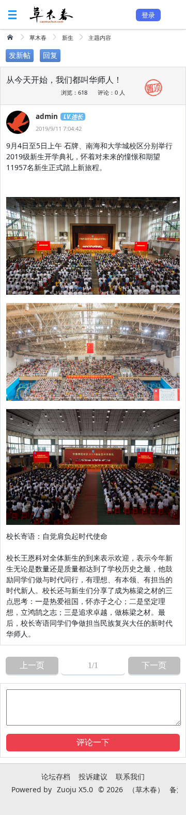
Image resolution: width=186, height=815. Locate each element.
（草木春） (146, 789)
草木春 (38, 37)
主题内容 (99, 37)
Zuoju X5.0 (75, 789)
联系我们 (130, 776)
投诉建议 (93, 776)
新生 (67, 37)
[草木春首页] (11, 37)
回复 (50, 55)
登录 (148, 15)
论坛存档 (55, 776)
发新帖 (19, 55)
